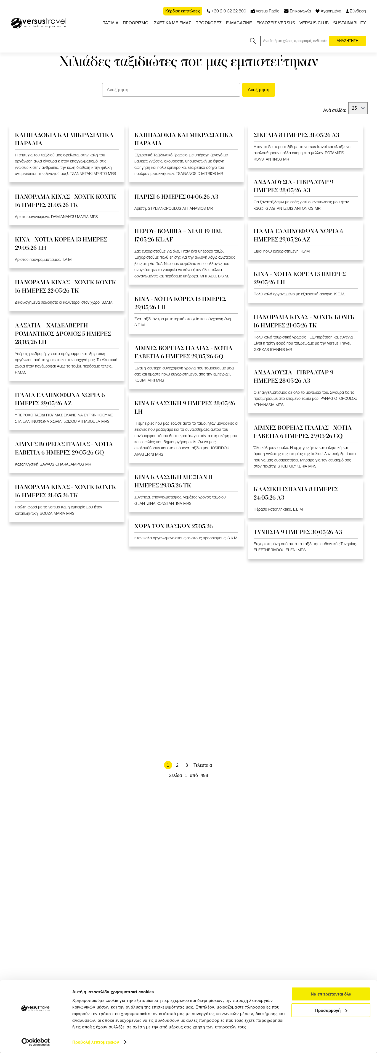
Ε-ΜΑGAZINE (239, 22)
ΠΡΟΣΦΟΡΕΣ (208, 22)
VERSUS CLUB (314, 22)
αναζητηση (347, 41)
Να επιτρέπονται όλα (331, 994)
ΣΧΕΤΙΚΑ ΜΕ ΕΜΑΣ (172, 22)
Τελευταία (202, 765)
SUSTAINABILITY (349, 22)
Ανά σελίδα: (334, 110)
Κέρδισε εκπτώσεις (182, 11)
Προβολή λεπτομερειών (95, 1042)
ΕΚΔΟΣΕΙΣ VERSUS (275, 22)
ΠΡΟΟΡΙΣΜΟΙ (136, 22)
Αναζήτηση (258, 89)
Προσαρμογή (328, 1010)
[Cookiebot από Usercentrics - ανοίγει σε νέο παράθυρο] (36, 1042)
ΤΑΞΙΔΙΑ (110, 22)
